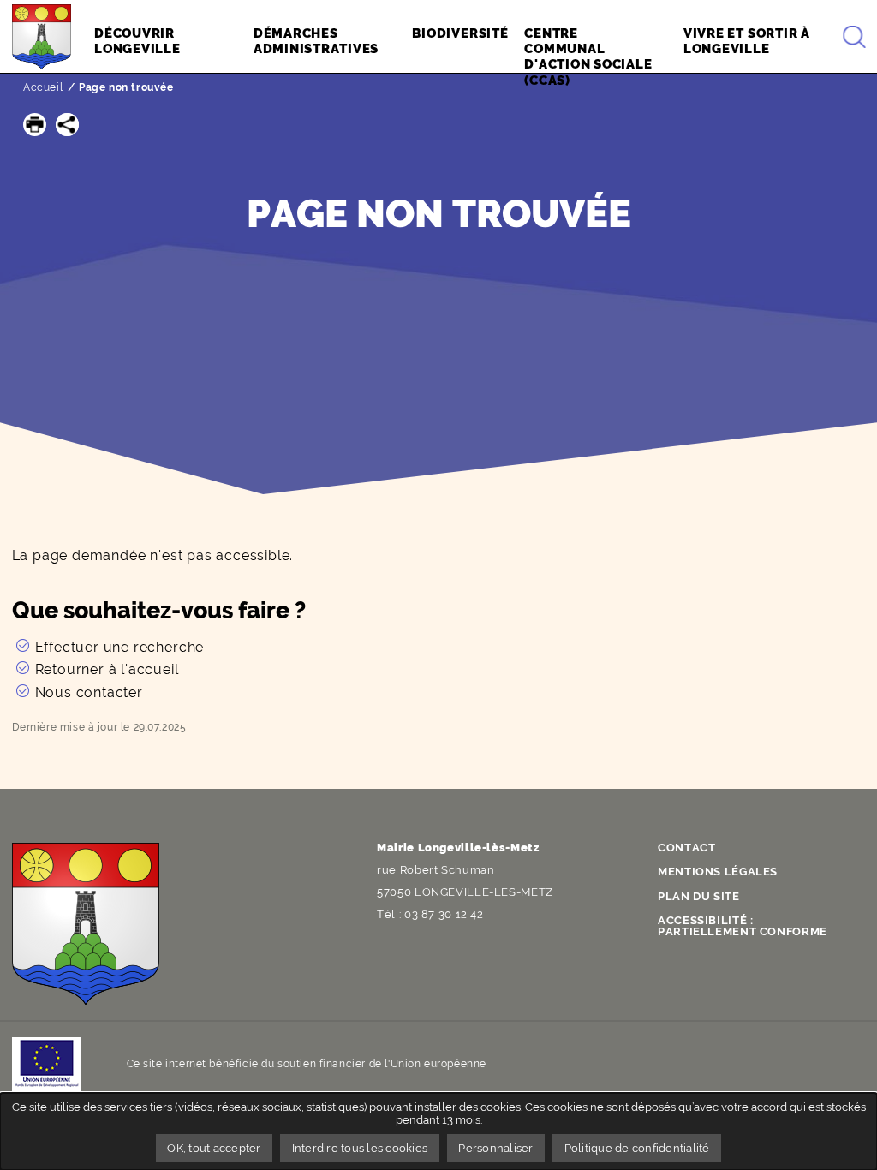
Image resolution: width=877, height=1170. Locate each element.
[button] (34, 124)
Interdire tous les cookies (360, 1148)
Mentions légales (718, 871)
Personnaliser (495, 1148)
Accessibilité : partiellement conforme (742, 926)
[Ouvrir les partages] (67, 124)
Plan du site (699, 896)
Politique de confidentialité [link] (637, 1148)
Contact (686, 847)
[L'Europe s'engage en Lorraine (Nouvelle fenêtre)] (46, 1064)
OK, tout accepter (213, 1148)
